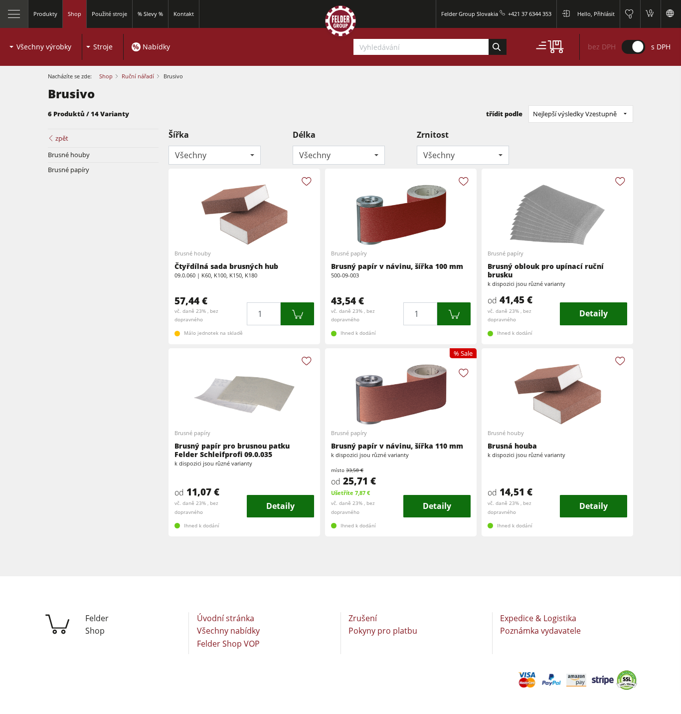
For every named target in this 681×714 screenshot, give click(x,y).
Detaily (593, 313)
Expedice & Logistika (538, 618)
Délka (304, 134)
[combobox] (215, 155)
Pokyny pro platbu (382, 630)
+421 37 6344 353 (529, 13)
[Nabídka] (14, 14)
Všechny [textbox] (190, 155)
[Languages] (671, 14)
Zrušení (362, 618)
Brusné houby (69, 154)
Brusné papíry (68, 169)
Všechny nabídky (228, 630)
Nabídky (156, 46)
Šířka (179, 134)
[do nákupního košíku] (298, 313)
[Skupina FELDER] (340, 23)
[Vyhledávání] (497, 47)
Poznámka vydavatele (540, 630)
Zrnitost (433, 134)
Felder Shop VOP (228, 643)
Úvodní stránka (225, 618)
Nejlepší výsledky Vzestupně (575, 113)
